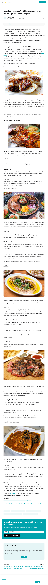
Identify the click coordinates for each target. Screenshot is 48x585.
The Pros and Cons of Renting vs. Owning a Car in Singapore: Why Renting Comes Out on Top (13, 568)
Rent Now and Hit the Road (12, 535)
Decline (43, 582)
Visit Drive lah (42, 2)
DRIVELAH (6, 511)
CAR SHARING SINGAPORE (33, 511)
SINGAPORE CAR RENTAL (18, 511)
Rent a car (12, 493)
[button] (3, 2)
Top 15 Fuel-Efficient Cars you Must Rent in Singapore (17, 500)
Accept (37, 582)
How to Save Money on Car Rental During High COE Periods (18, 502)
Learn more (4, 579)
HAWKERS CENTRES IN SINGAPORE (12, 514)
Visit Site (24, 556)
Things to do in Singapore (10, 8)
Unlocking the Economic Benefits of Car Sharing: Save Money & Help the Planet (23, 503)
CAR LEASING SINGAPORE (30, 514)
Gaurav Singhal (10, 17)
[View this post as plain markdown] (43, 18)
